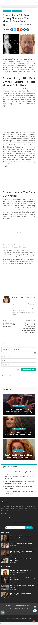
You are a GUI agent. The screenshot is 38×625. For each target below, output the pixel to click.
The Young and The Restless (19, 428)
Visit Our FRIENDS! (10, 467)
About (8, 609)
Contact (25, 612)
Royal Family (7, 11)
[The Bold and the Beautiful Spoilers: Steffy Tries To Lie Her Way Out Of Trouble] (5, 580)
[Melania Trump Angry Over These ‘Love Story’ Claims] (5, 561)
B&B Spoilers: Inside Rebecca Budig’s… (21, 543)
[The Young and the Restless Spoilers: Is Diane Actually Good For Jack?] (19, 427)
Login (3, 343)
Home (8, 605)
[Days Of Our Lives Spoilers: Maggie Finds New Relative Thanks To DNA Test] (19, 449)
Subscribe (29, 527)
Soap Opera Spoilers (21, 605)
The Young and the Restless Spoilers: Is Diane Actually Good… (19, 433)
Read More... (4, 513)
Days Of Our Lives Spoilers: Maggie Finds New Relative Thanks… (19, 456)
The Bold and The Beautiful (19, 405)
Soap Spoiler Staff (22, 609)
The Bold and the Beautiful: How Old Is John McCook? (10, 325)
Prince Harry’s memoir (12, 61)
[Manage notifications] (33, 621)
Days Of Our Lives (19, 451)
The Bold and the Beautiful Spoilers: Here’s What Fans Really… (19, 410)
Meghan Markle (16, 11)
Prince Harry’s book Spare (20, 95)
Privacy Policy (12, 612)
